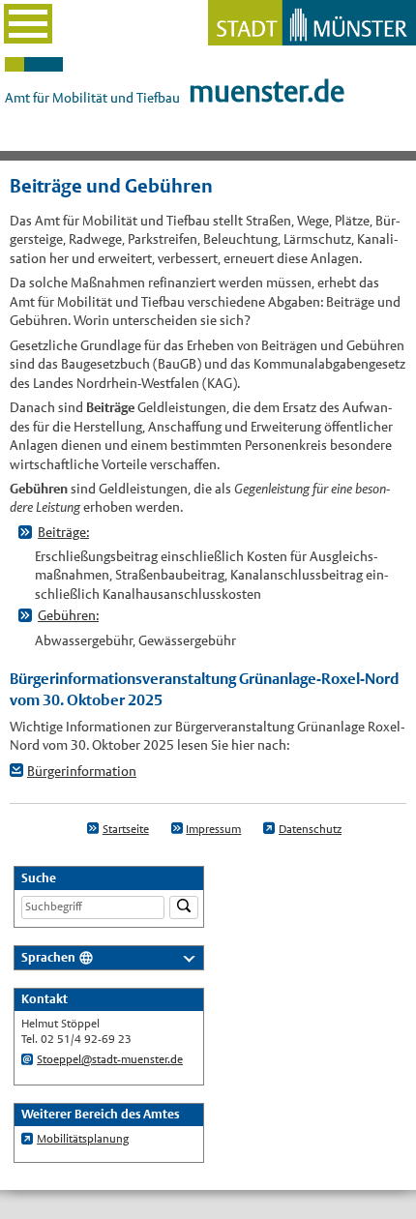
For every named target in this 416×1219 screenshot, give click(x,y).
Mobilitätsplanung (83, 1138)
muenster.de (266, 91)
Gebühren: (68, 615)
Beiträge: (63, 532)
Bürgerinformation (81, 771)
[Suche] (183, 908)
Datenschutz (310, 829)
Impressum (213, 829)
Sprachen (48, 957)
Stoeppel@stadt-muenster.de (110, 1059)
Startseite (126, 829)
